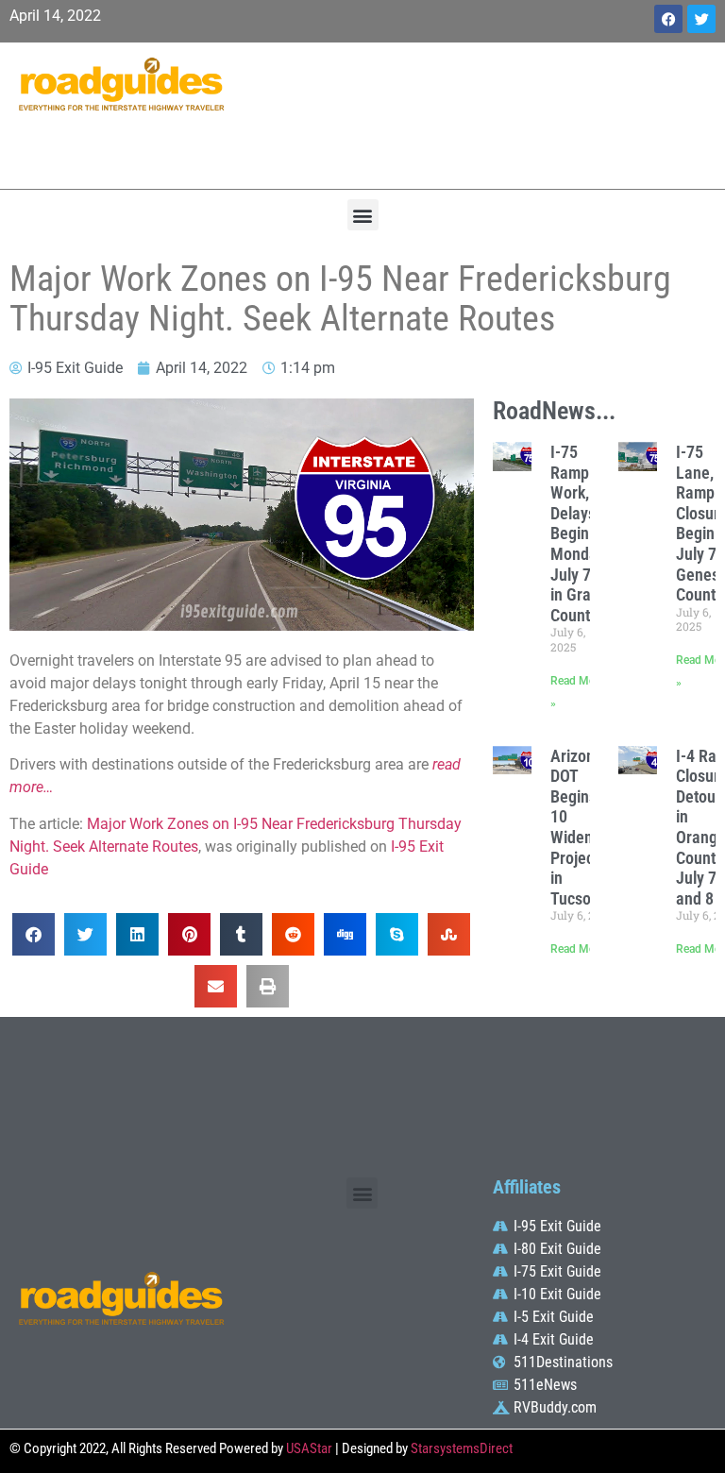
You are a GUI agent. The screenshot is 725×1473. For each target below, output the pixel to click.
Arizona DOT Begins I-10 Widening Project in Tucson (582, 827)
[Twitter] (701, 19)
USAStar (309, 1448)
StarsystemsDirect (462, 1448)
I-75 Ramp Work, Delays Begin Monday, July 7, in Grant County (579, 533)
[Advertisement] (483, 113)
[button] (363, 214)
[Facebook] (668, 19)
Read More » (582, 949)
